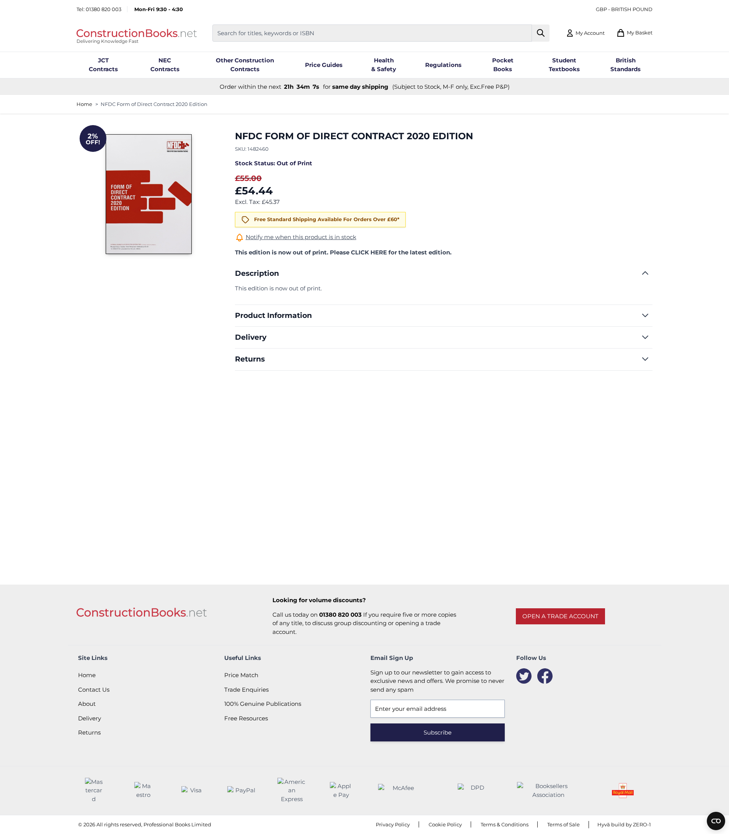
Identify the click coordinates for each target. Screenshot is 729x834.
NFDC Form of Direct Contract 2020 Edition (154, 104)
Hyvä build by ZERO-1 (624, 824)
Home (84, 104)
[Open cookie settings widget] (716, 821)
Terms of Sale (563, 824)
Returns (89, 732)
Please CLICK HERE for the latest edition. (391, 252)
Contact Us (93, 689)
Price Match (241, 675)
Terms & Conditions (504, 824)
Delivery (89, 718)
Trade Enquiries (246, 689)
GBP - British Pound (624, 9)
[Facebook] (545, 676)
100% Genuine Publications (262, 703)
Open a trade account (560, 616)
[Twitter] (524, 676)
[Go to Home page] (137, 33)
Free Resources (246, 718)
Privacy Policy (393, 824)
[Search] (541, 33)
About (87, 703)
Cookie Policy (445, 824)
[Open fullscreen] (148, 194)
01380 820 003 (103, 9)
